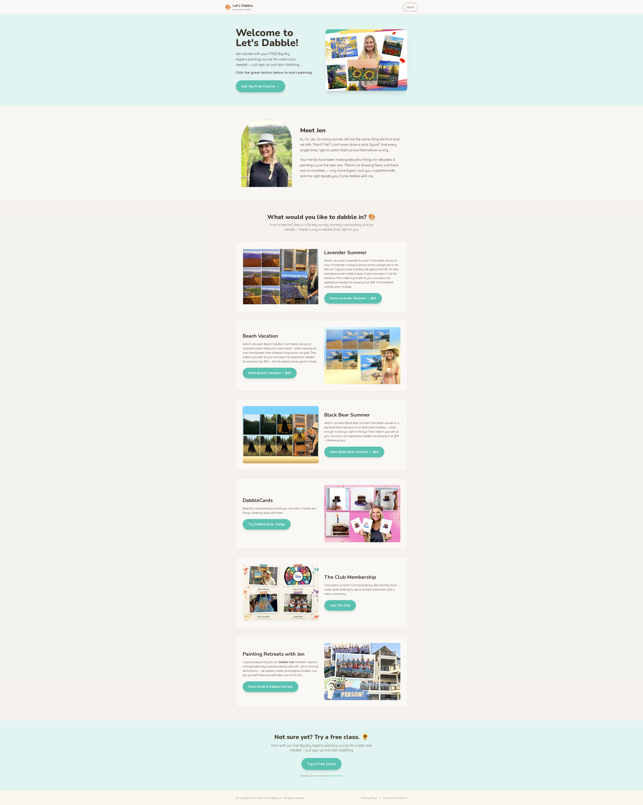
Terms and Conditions (395, 797)
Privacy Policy (369, 797)
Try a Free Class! (321, 764)
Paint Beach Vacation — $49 (269, 373)
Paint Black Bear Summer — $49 (354, 452)
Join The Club (340, 605)
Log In (410, 7)
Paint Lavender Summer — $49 (353, 298)
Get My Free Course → (260, 86)
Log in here (336, 775)
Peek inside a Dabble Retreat (270, 687)
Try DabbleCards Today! (266, 524)
